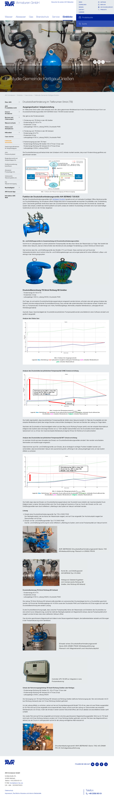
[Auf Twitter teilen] (103, 62)
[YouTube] (106, 764)
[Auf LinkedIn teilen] (99, 62)
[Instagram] (97, 764)
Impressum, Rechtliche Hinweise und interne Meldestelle (23, 793)
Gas (31, 16)
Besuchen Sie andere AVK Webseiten (62, 2)
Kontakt (81, 9)
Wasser (9, 16)
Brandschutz (42, 16)
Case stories (28, 95)
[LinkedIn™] (92, 764)
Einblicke (68, 16)
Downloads (82, 4)
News (80, 2)
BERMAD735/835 (59, 199)
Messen (81, 7)
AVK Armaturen (10, 95)
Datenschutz (9, 790)
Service (56, 16)
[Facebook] (101, 764)
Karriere (81, 12)
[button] (12, 102)
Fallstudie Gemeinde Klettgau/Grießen (46, 95)
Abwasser (21, 16)
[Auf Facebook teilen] (95, 62)
